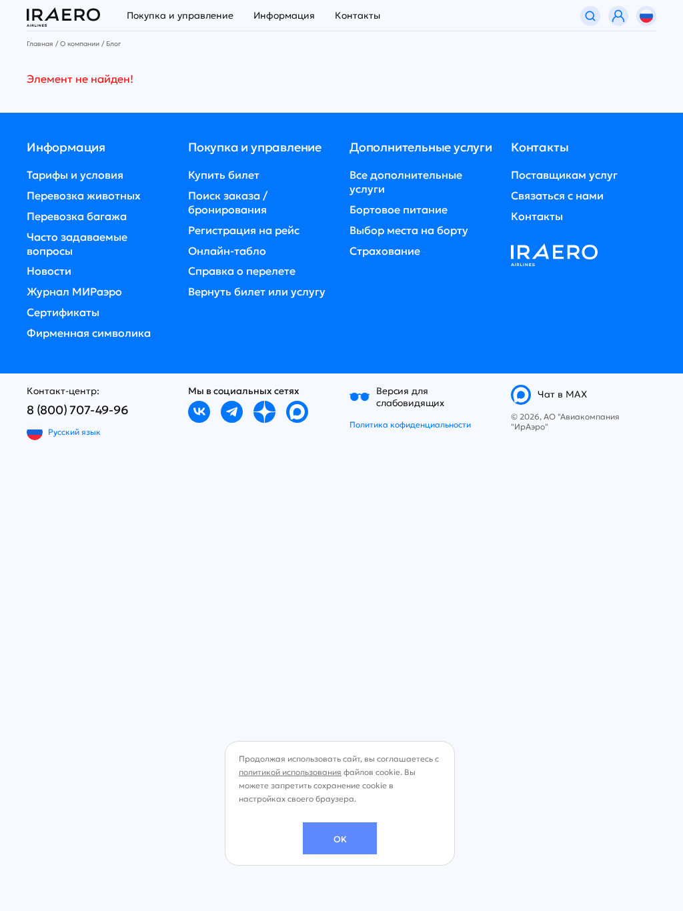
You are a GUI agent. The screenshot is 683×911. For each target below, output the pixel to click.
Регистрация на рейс (243, 230)
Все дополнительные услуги (406, 181)
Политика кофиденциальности (410, 424)
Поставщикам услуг (564, 174)
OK (340, 839)
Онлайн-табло (227, 250)
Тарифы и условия (75, 174)
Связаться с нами (557, 195)
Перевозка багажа (77, 216)
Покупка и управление (180, 15)
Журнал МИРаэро (74, 291)
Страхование (385, 250)
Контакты (357, 15)
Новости (49, 270)
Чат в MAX (562, 394)
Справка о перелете (241, 270)
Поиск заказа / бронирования (227, 202)
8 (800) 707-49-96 (78, 409)
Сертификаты (63, 312)
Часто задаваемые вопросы (77, 243)
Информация (284, 15)
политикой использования (290, 772)
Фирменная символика (89, 332)
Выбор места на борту (409, 230)
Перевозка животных (84, 195)
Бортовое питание (399, 209)
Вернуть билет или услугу (256, 291)
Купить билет (223, 174)
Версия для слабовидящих (410, 397)
